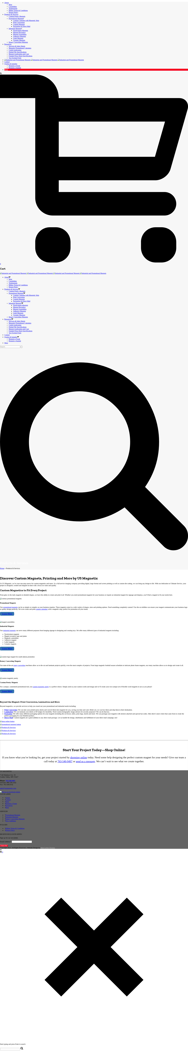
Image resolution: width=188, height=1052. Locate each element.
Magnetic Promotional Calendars (20, 48)
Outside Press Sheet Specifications (20, 56)
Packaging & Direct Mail (21, 26)
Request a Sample (15, 68)
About (6, 3)
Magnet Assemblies (19, 34)
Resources (7, 44)
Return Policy (13, 12)
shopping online (78, 757)
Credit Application (15, 50)
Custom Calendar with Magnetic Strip (26, 20)
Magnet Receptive (19, 32)
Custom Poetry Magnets (17, 16)
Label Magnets (18, 38)
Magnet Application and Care (19, 54)
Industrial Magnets (15, 28)
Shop (6, 70)
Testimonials (13, 8)
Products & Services (11, 14)
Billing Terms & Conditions (18, 10)
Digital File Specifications (17, 52)
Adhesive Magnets (19, 36)
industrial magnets (9, 630)
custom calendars (42, 609)
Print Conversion (19, 22)
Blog (10, 5)
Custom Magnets (19, 24)
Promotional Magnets (16, 18)
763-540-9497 (65, 761)
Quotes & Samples (10, 64)
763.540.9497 (10, 781)
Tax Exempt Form (15, 58)
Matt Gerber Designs (48, 848)
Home (2, 568)
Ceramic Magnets (19, 40)
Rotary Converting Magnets (18, 42)
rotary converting (19, 665)
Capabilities (13, 7)
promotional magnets (10, 607)
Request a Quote (14, 66)
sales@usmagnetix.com (8, 788)
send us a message (85, 761)
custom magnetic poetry (41, 687)
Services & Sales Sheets (17, 46)
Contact (7, 62)
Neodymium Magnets (20, 30)
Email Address (5, 842)
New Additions (10, 821)
